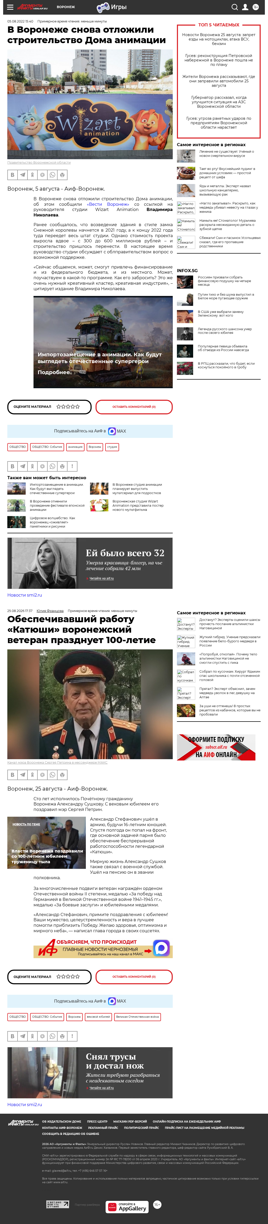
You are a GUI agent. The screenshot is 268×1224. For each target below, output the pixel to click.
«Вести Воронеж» (108, 204)
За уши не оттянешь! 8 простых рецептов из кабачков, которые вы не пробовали (229, 710)
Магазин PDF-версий (130, 1121)
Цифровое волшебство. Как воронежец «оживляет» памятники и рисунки (52, 522)
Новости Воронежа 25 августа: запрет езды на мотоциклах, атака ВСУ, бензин (218, 39)
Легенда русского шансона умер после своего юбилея (225, 331)
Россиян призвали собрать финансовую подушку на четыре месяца (224, 281)
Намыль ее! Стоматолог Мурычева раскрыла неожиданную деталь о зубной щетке (227, 225)
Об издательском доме (61, 1121)
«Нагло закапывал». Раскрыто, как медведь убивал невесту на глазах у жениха (228, 207)
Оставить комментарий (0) (134, 407)
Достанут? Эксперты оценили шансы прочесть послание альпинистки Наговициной (229, 624)
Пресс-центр (97, 1121)
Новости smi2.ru (24, 595)
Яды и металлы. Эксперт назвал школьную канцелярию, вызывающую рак (225, 190)
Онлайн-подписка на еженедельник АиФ (187, 1121)
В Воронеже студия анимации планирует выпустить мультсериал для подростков (137, 489)
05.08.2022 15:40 (20, 21)
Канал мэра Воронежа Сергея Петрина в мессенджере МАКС (57, 762)
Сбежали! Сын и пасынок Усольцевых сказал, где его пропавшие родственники (230, 242)
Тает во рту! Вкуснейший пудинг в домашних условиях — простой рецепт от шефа (227, 173)
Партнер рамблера (87, 1204)
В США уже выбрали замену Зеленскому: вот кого (221, 313)
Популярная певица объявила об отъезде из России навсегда (223, 348)
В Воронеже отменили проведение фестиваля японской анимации (57, 505)
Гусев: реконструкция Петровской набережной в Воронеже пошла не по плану (219, 60)
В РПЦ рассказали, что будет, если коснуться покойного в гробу (226, 365)
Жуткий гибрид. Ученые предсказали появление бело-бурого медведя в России (229, 641)
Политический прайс (141, 1128)
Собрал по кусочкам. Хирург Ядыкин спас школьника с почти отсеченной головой (229, 676)
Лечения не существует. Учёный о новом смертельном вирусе (226, 154)
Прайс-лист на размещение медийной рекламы (204, 1128)
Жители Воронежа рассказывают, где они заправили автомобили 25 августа (218, 81)
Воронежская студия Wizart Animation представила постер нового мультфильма (138, 505)
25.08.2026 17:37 (19, 611)
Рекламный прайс (103, 1128)
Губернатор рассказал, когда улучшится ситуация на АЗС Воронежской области (219, 102)
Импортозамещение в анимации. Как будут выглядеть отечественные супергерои (100, 357)
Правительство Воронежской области (39, 162)
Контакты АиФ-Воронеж (62, 1128)
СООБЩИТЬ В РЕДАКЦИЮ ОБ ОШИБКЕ (70, 1134)
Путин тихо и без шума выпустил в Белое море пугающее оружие (226, 296)
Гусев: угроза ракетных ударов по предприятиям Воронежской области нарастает (218, 123)
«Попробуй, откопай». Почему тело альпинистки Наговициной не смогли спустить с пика (228, 658)
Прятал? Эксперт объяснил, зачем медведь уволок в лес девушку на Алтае (227, 693)
